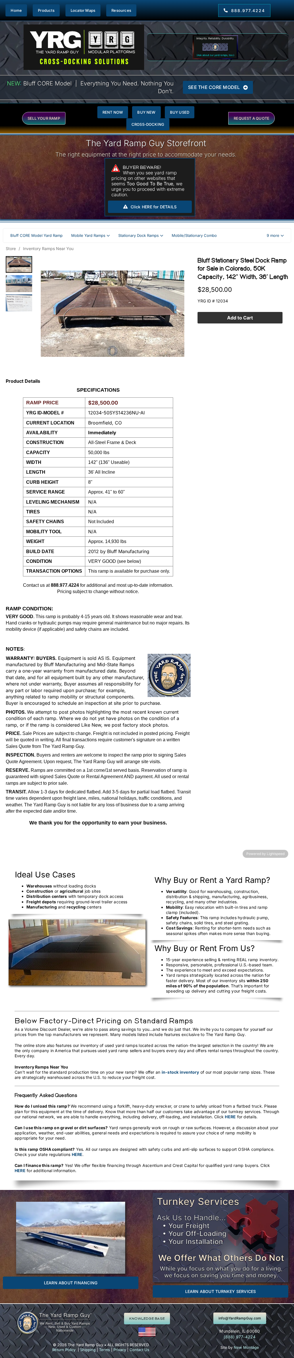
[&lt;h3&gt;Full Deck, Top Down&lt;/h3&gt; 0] (19, 264)
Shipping (88, 1349)
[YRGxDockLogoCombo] (84, 26)
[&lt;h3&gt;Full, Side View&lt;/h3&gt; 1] (19, 283)
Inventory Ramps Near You (48, 248)
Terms (104, 1349)
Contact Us (139, 1349)
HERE (230, 1116)
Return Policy (64, 1349)
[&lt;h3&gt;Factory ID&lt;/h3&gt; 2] (19, 302)
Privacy (119, 1349)
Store (11, 248)
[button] (275, 235)
